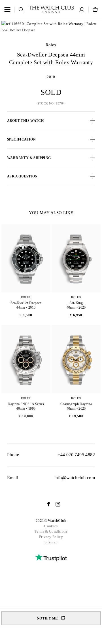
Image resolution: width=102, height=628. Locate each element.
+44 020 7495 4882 (76, 454)
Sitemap (51, 542)
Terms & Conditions (51, 531)
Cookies (51, 526)
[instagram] (55, 504)
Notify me (47, 618)
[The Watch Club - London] (51, 9)
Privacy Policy (51, 537)
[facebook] (46, 504)
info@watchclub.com (74, 477)
